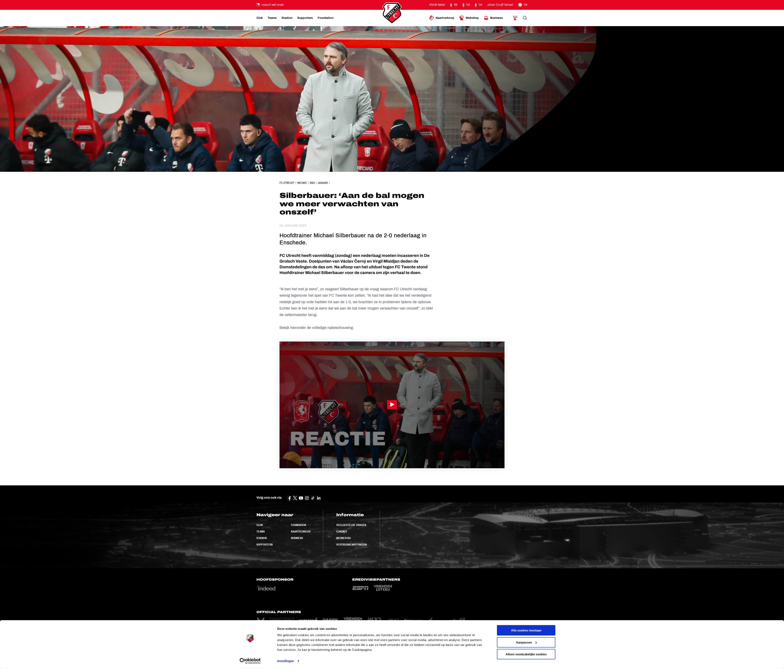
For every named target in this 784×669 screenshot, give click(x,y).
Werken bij (343, 538)
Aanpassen (524, 642)
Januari (323, 183)
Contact (341, 531)
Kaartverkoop (301, 531)
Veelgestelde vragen (351, 525)
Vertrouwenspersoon (351, 544)
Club (259, 525)
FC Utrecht (287, 183)
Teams (260, 531)
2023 (312, 183)
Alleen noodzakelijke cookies (526, 654)
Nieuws (302, 183)
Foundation (298, 525)
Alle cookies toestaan (526, 630)
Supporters (264, 544)
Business (297, 538)
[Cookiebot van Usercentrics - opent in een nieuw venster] (250, 661)
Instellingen (285, 661)
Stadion (261, 538)
